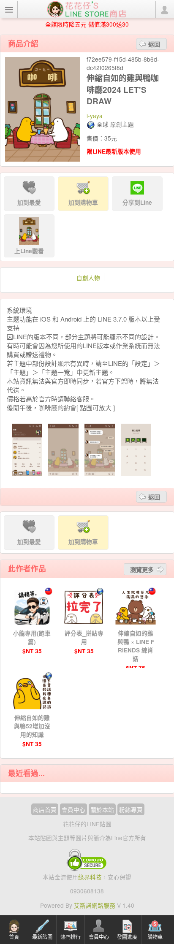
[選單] (9, 9)
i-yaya (95, 115)
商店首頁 (45, 809)
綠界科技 (90, 877)
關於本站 (102, 809)
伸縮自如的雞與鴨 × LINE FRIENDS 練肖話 (135, 646)
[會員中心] (164, 9)
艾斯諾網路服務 (94, 905)
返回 (154, 44)
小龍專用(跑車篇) (32, 637)
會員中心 (73, 809)
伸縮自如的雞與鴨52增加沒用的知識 (32, 726)
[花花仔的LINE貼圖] (86, 8)
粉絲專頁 (131, 809)
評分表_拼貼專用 (84, 637)
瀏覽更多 (142, 569)
